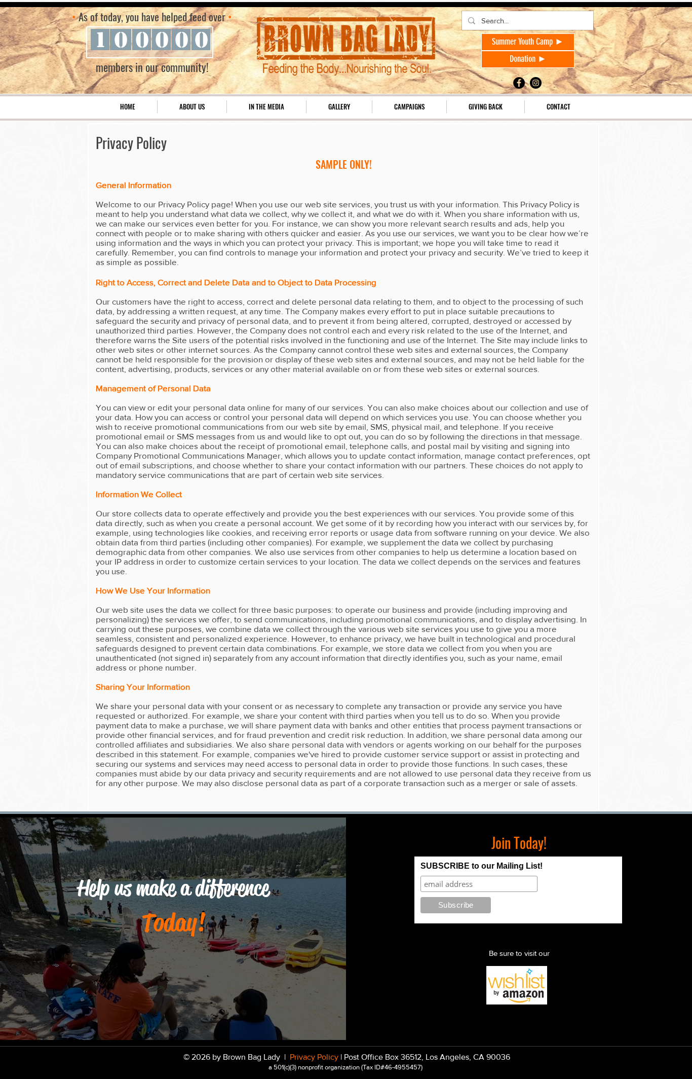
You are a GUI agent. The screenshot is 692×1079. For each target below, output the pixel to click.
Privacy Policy (315, 1057)
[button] (191, 106)
